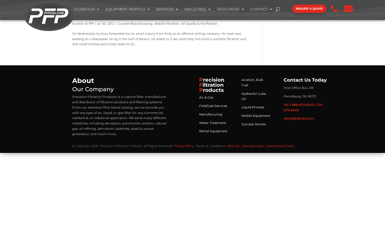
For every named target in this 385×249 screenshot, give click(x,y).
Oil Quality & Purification (199, 23)
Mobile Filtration (166, 23)
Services (165, 9)
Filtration (84, 9)
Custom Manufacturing (135, 23)
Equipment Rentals (125, 9)
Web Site (233, 146)
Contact (259, 9)
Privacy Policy (184, 146)
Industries (195, 9)
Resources (228, 9)
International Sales (280, 146)
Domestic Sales (253, 146)
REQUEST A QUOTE (309, 8)
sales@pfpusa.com (299, 118)
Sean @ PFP (85, 23)
